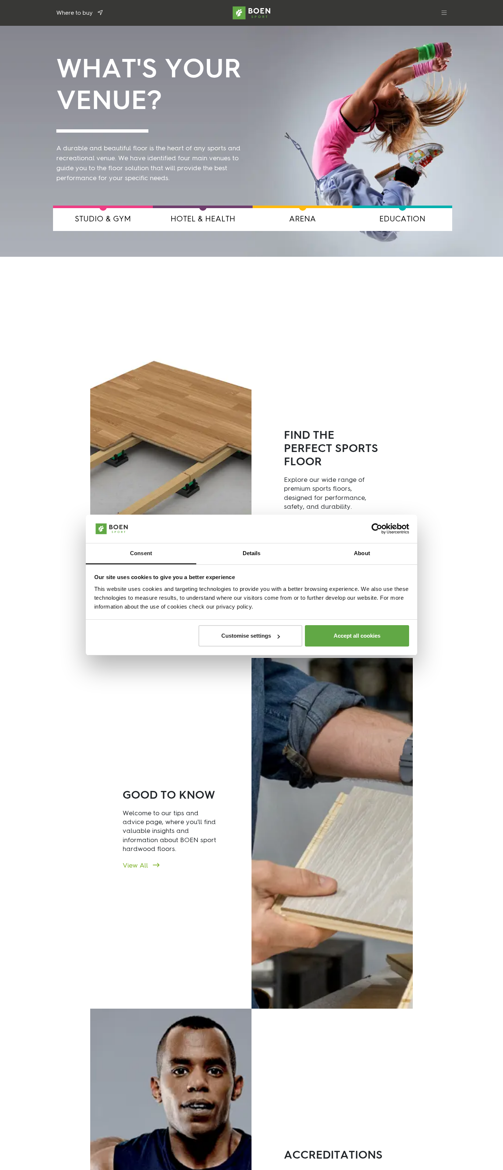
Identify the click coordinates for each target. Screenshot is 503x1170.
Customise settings (246, 636)
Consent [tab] (141, 553)
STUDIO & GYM (103, 219)
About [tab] (362, 553)
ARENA (302, 219)
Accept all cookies (357, 636)
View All (136, 865)
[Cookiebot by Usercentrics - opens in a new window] (377, 529)
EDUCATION (402, 219)
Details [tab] (252, 553)
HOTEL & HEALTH (202, 219)
